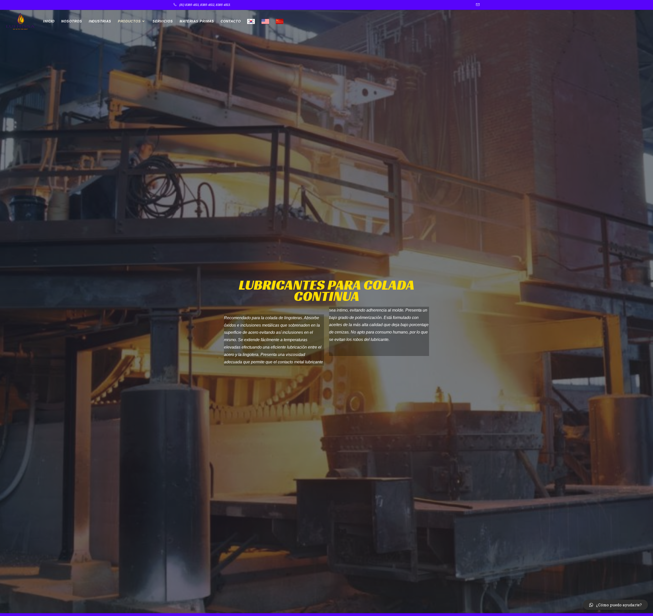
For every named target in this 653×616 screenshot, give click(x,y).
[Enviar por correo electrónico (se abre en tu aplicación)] (477, 4)
